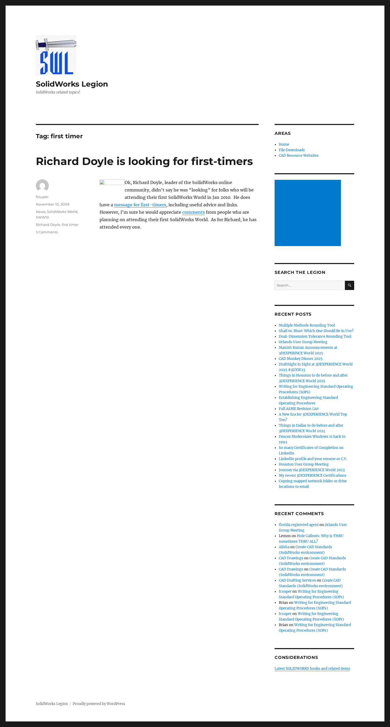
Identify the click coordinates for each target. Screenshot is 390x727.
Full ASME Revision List (299, 409)
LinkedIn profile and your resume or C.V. (313, 459)
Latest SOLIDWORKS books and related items (312, 668)
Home (284, 144)
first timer (70, 224)
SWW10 (42, 217)
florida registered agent (299, 525)
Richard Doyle (48, 224)
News (40, 211)
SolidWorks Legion (72, 83)
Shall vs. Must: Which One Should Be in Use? (316, 331)
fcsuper (42, 197)
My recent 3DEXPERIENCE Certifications (312, 475)
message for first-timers (140, 204)
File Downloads (292, 150)
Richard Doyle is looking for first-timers (144, 161)
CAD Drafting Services (297, 580)
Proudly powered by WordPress (99, 704)
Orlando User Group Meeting (303, 342)
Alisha (284, 547)
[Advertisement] (308, 213)
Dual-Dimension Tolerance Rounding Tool (315, 336)
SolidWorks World (62, 211)
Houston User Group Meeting (304, 464)
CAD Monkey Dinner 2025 (301, 358)
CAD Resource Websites (299, 155)
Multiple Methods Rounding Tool (307, 325)
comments (193, 212)
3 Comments (47, 232)
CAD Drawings (291, 558)
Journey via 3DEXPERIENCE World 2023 (312, 470)
